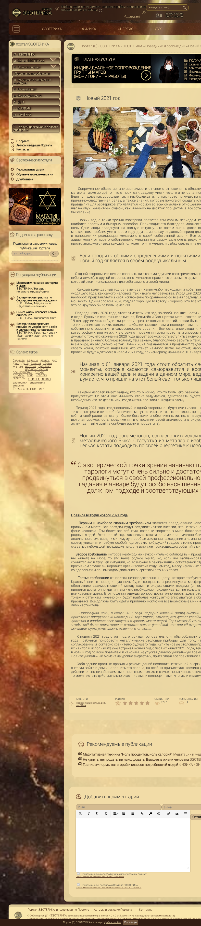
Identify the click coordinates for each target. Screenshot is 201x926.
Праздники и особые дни (165, 46)
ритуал (39, 372)
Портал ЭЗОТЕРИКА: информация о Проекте (58, 909)
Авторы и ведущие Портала (113, 909)
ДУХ (158, 29)
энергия (18, 385)
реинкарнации (22, 372)
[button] (80, 814)
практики (44, 366)
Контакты (145, 909)
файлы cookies (112, 922)
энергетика (37, 382)
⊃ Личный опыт (25, 89)
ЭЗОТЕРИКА (52, 29)
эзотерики (20, 382)
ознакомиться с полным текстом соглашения (100, 876)
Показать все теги (28, 389)
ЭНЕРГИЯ (125, 29)
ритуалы (19, 374)
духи (16, 363)
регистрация (174, 16)
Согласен (130, 922)
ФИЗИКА (89, 29)
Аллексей (132, 16)
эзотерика (39, 378)
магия (18, 366)
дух (54, 360)
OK (54, 253)
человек (41, 374)
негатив (30, 366)
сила (30, 374)
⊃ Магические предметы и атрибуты (32, 81)
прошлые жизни (36, 369)
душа (25, 363)
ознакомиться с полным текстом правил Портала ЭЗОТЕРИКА (108, 887)
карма (47, 363)
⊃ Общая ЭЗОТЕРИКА (29, 61)
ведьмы (32, 360)
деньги (45, 360)
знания (36, 363)
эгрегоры (19, 377)
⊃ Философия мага (27, 95)
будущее (19, 360)
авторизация (174, 13)
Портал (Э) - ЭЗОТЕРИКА (100, 46)
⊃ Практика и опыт (27, 67)
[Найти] (184, 8)
